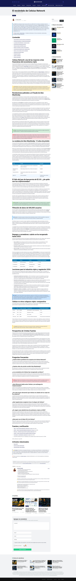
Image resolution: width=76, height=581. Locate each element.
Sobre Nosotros (44, 579)
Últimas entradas (18, 466)
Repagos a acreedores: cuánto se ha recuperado (21, 47)
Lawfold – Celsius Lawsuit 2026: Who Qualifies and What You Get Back (25, 433)
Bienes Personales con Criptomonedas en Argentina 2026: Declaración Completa (57, 567)
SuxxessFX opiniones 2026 (59, 39)
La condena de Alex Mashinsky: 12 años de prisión (21, 42)
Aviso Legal (55, 579)
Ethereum (42, 71)
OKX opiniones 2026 (60, 27)
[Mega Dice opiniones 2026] (54, 53)
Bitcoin (40, 71)
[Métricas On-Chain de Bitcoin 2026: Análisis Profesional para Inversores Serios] (45, 502)
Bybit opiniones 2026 (60, 44)
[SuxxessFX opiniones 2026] (54, 42)
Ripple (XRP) (16, 444)
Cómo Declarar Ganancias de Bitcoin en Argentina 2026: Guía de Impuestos (60, 85)
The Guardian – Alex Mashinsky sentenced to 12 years (22, 434)
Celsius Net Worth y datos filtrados (19, 447)
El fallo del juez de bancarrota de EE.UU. (20, 44)
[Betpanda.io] (54, 36)
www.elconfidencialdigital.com (53, 575)
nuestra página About (43, 463)
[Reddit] (18, 2)
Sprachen (62, 579)
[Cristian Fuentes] (14, 471)
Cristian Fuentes (18, 19)
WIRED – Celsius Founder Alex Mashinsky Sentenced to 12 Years (24, 430)
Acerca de (14, 466)
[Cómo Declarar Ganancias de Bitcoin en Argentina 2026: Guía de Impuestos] (54, 87)
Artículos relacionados (17, 57)
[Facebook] (13, 2)
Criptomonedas (28, 5)
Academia (18, 5)
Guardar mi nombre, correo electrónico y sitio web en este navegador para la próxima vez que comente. (30, 542)
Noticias (14, 5)
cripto (25, 27)
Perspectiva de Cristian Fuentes (19, 52)
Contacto (59, 579)
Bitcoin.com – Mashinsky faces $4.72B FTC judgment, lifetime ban (24, 431)
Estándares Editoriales (49, 579)
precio (40, 113)
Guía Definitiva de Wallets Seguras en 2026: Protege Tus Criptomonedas (60, 79)
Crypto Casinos (44, 5)
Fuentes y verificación (17, 55)
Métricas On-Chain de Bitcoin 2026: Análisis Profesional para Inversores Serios (43, 510)
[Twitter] (15, 2)
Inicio (13, 12)
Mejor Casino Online (51, 5)
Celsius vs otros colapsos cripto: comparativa (21, 50)
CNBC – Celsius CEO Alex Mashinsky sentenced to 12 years (23, 428)
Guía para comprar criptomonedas (19, 445)
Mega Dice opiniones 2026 (59, 50)
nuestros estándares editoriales (27, 463)
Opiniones (23, 5)
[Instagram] (16, 2)
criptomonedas (26, 66)
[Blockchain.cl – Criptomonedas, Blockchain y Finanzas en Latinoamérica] (38, 2)
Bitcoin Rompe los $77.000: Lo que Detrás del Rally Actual (18, 509)
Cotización (34, 5)
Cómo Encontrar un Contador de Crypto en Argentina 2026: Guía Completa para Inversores (31, 510)
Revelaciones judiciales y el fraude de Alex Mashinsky (22, 41)
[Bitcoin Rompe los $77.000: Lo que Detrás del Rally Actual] (18, 502)
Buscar (53, 19)
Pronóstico (38, 5)
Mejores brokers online (59, 5)
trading (23, 117)
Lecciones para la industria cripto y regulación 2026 (22, 49)
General (14, 15)
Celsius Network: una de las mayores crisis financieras (22, 39)
